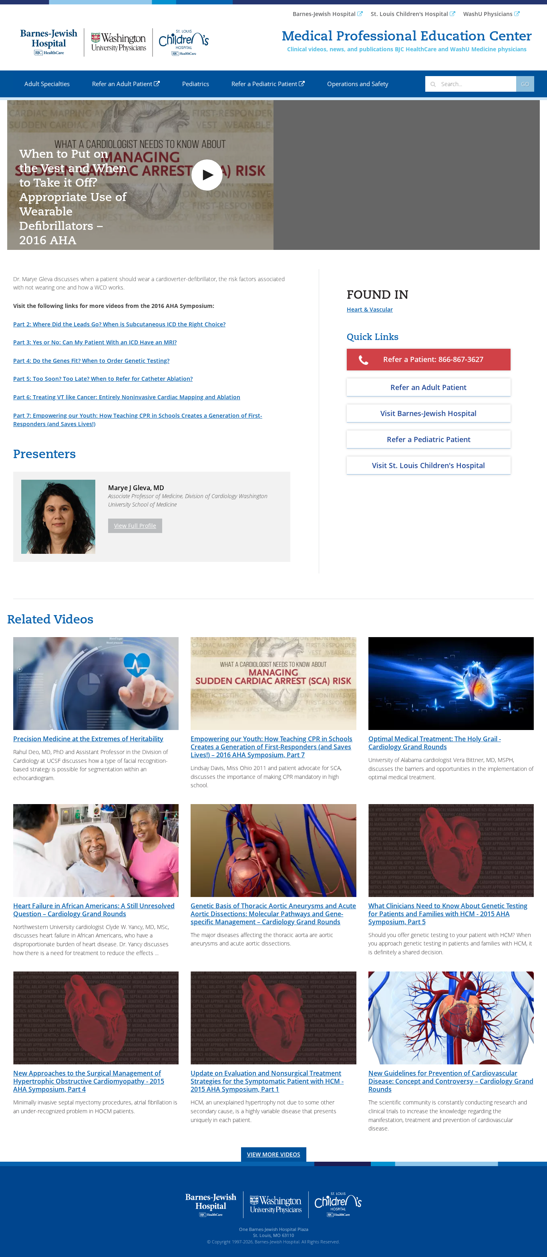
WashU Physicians (488, 14)
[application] (140, 175)
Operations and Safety (357, 84)
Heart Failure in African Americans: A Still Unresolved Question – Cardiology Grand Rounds (94, 909)
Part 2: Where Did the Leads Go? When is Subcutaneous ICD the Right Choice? (119, 324)
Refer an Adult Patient (123, 84)
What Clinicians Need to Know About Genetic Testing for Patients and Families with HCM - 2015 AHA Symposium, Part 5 (447, 913)
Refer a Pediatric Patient (265, 84)
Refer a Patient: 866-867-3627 (433, 359)
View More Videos (273, 1154)
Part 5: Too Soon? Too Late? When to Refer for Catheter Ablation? (103, 378)
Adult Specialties (47, 84)
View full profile (135, 525)
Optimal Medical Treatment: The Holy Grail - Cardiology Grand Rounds (434, 742)
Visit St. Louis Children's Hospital (428, 465)
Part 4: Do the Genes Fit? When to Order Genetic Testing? (91, 360)
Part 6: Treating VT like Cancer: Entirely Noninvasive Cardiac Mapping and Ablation (126, 397)
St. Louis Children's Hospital (410, 14)
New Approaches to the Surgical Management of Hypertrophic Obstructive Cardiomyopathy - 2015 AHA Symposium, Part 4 (88, 1081)
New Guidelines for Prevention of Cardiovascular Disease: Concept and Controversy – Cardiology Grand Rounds (450, 1081)
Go (525, 84)
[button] (207, 175)
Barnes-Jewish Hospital (325, 14)
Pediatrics (195, 84)
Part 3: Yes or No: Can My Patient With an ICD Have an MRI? (95, 342)
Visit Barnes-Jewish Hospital (428, 413)
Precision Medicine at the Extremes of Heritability (88, 738)
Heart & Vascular (370, 309)
